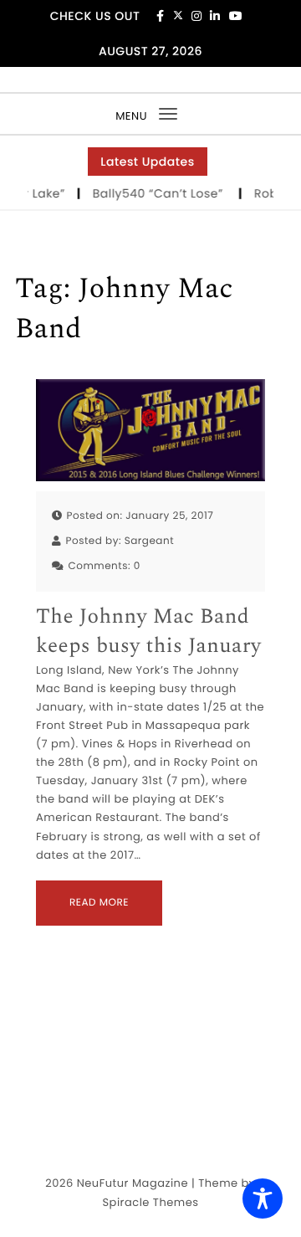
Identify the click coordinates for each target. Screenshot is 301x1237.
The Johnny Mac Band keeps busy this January (149, 632)
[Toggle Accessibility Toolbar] (262, 1198)
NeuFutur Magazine (132, 1183)
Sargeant (149, 541)
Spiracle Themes (150, 1202)
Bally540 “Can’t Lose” (159, 193)
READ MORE (99, 903)
